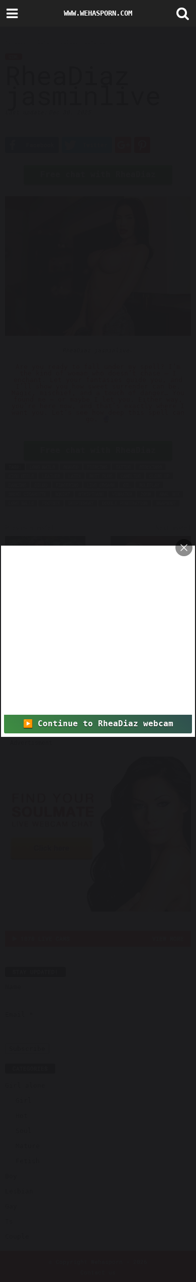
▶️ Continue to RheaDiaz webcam (98, 723)
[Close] (183, 547)
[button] (180, 14)
